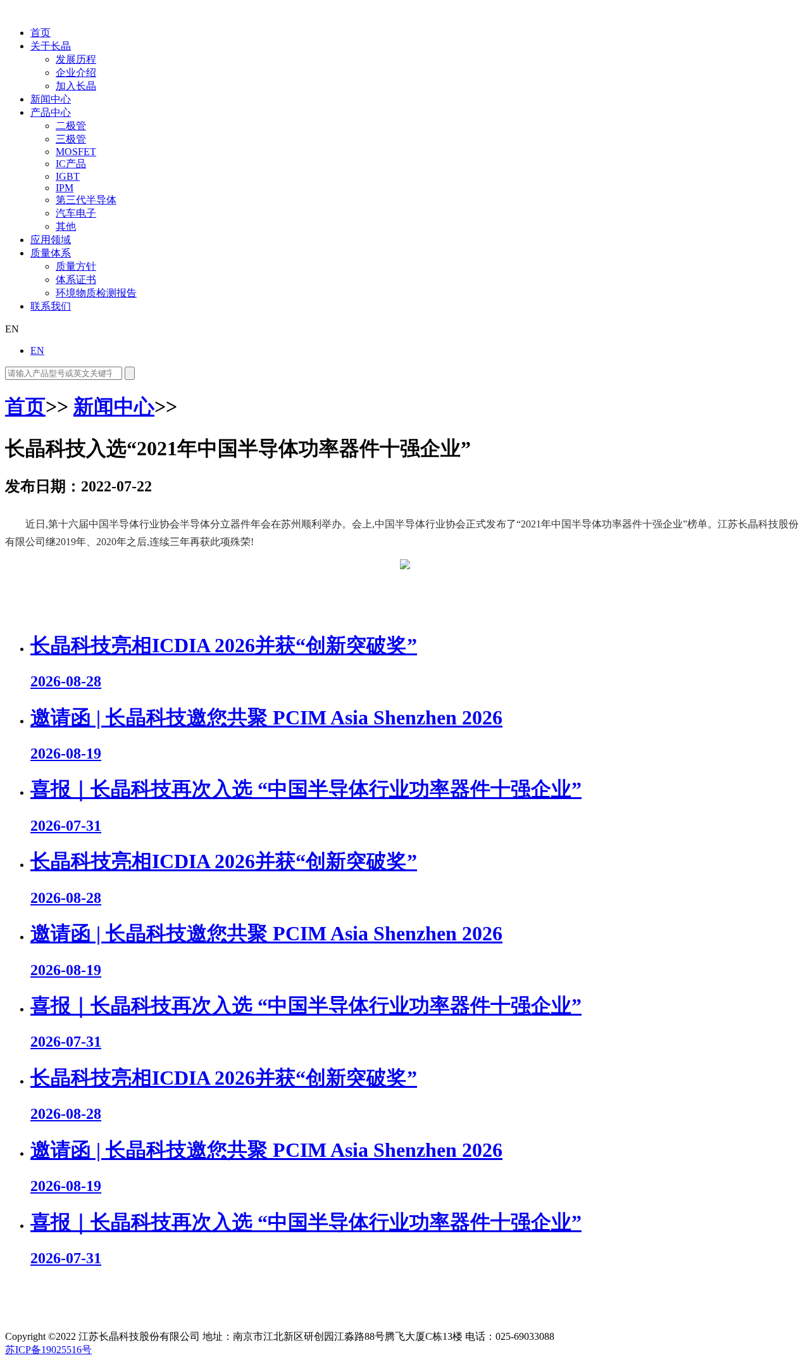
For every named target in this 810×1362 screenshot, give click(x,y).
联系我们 (50, 306)
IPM (64, 187)
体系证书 (76, 279)
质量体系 (50, 253)
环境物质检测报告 (96, 292)
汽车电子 (76, 213)
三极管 (71, 139)
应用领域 (50, 239)
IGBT (68, 176)
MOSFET (76, 151)
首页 (40, 32)
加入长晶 (76, 85)
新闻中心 (50, 99)
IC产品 (71, 163)
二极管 (71, 125)
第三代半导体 (86, 199)
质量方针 (76, 266)
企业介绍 (76, 72)
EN (37, 350)
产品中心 (50, 112)
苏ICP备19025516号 (48, 1349)
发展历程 (76, 59)
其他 (66, 226)
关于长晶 (50, 46)
